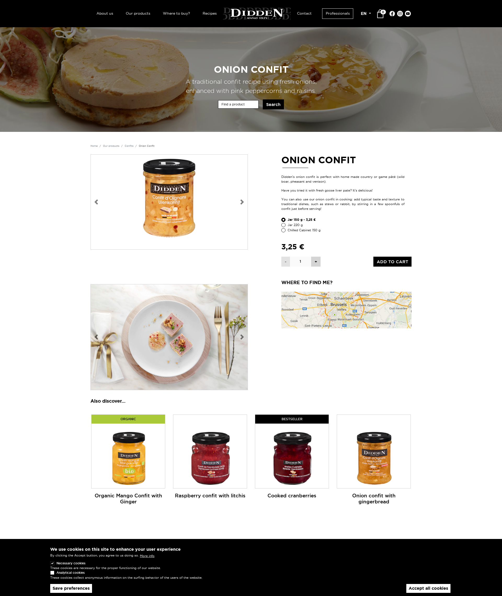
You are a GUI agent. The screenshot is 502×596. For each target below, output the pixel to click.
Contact (304, 13)
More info (147, 555)
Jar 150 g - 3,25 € (302, 220)
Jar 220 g (295, 225)
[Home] (257, 13)
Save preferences (71, 588)
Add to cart (392, 261)
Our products (138, 13)
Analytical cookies (70, 572)
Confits (129, 146)
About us (104, 13)
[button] (96, 202)
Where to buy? (176, 13)
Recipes (210, 13)
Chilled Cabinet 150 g (304, 230)
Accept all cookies (428, 588)
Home (94, 146)
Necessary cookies (70, 563)
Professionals (338, 13)
